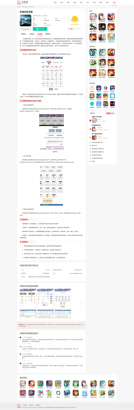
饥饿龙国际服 (105, 99)
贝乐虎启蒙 (58, 387)
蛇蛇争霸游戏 (49, 397)
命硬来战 (40, 397)
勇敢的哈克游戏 (112, 107)
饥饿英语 (92, 91)
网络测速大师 (112, 99)
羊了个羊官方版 (93, 67)
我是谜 (58, 397)
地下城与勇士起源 (111, 21)
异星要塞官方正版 (31, 397)
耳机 (74, 2)
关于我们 (25, 405)
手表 (81, 2)
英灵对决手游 (92, 99)
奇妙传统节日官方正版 (111, 397)
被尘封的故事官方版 (93, 31)
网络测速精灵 (92, 107)
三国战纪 (76, 397)
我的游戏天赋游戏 (99, 99)
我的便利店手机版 (102, 67)
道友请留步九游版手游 (111, 31)
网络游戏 (49, 25)
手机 (61, 2)
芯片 (87, 2)
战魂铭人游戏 (93, 57)
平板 (68, 2)
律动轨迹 (85, 397)
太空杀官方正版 (111, 57)
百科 (100, 2)
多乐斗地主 (31, 387)
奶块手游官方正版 (93, 388)
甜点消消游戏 (49, 388)
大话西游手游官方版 (111, 42)
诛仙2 (93, 161)
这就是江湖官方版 (102, 42)
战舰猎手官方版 (67, 397)
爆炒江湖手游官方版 (102, 77)
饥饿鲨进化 (112, 91)
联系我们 (31, 405)
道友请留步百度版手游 (93, 42)
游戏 (26, 6)
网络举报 (105, 91)
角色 (45, 25)
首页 (55, 2)
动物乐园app (93, 397)
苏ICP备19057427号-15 (52, 407)
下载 (114, 2)
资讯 (94, 2)
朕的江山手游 (102, 57)
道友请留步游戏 (111, 67)
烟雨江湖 (102, 31)
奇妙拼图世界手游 (40, 388)
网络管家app (99, 107)
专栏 (107, 2)
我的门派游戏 (105, 107)
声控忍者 (76, 387)
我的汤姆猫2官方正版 (23, 397)
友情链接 (38, 405)
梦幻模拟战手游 (102, 21)
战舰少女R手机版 (93, 21)
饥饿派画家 (99, 91)
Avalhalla (47, 269)
